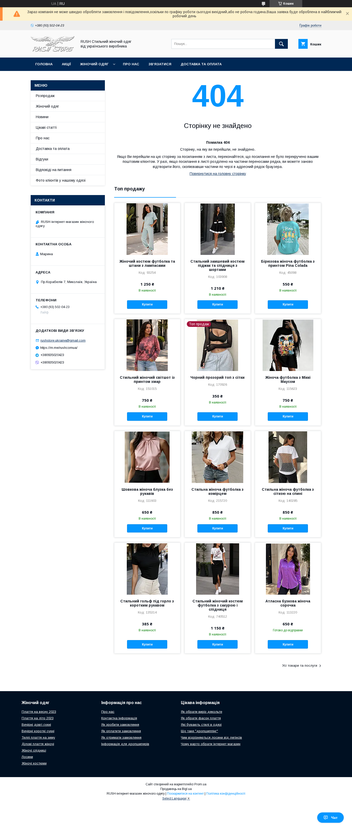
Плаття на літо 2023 (38, 718)
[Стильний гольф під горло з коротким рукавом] (147, 568)
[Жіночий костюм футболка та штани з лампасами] (147, 229)
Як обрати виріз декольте (201, 712)
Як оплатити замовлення (121, 731)
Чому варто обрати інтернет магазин (210, 744)
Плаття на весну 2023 (39, 712)
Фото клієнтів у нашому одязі (61, 180)
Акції (66, 64)
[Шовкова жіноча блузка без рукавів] (147, 457)
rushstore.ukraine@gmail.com (63, 340)
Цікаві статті (46, 127)
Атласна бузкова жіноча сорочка (287, 603)
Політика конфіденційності (225, 793)
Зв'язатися (159, 64)
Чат (334, 818)
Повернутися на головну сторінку (218, 174)
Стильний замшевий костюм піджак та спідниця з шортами (217, 265)
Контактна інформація (119, 718)
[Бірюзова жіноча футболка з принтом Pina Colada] (288, 229)
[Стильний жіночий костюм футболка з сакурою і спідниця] (217, 568)
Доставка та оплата (201, 64)
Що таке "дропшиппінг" (199, 731)
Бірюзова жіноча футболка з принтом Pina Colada (288, 263)
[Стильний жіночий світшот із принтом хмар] (147, 345)
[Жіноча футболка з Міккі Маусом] (288, 345)
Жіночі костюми (34, 763)
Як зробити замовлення (120, 725)
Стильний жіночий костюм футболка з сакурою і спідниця (217, 605)
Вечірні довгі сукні (36, 725)
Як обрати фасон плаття (201, 718)
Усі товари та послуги (299, 665)
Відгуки (42, 159)
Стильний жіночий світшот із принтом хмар (147, 379)
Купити (147, 304)
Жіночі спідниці (34, 750)
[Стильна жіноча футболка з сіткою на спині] (288, 457)
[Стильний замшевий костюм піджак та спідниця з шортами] (217, 229)
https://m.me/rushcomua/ (59, 348)
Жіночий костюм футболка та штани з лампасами (147, 263)
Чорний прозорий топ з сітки (217, 377)
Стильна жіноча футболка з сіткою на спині (288, 491)
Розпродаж (45, 96)
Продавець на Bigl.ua (176, 789)
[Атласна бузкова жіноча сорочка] (288, 568)
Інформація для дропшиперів (125, 744)
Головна (44, 64)
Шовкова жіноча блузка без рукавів (147, 491)
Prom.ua (200, 784)
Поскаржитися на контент (185, 793)
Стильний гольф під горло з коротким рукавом (147, 603)
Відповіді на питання (53, 170)
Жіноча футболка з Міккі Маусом (288, 379)
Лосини (27, 757)
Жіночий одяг (94, 64)
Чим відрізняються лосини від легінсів (211, 737)
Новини (42, 117)
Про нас (131, 64)
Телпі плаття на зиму (38, 737)
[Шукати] (281, 44)
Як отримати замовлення (121, 737)
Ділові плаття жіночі (38, 744)
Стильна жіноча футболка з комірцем (217, 491)
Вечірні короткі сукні (38, 731)
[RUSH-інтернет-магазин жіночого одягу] (52, 51)
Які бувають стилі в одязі (201, 725)
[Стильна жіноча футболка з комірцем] (217, 457)
